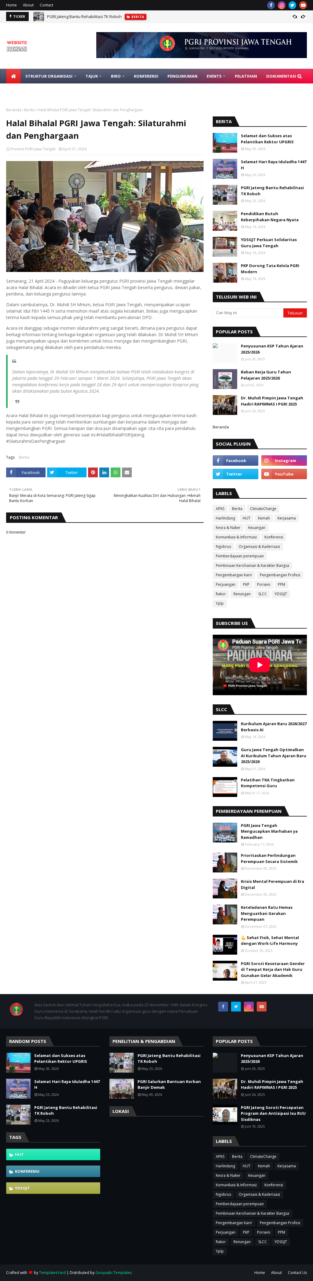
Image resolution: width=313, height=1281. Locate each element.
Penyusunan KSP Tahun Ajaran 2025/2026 (272, 349)
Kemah (264, 518)
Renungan (242, 593)
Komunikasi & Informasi (236, 537)
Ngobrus (223, 546)
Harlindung (225, 518)
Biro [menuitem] (116, 76)
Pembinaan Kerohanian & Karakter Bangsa (252, 565)
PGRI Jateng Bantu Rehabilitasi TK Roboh (84, 16)
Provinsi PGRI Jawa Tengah (33, 149)
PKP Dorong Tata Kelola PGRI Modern (270, 268)
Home (11, 5)
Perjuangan (225, 584)
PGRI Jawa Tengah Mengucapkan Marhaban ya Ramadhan (269, 831)
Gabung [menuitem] (19, 91)
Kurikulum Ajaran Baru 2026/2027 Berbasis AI (274, 726)
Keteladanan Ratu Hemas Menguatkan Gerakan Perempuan (267, 913)
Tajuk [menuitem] (92, 76)
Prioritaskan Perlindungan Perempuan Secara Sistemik (269, 858)
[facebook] (271, 5)
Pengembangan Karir (234, 575)
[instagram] (281, 5)
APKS (220, 508)
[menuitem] (13, 76)
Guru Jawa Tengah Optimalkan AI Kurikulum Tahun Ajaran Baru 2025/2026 (273, 755)
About (28, 5)
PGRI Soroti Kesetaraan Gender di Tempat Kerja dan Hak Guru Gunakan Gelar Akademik (273, 969)
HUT (246, 518)
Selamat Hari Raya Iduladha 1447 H (273, 165)
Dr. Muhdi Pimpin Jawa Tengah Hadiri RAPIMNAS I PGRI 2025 (272, 401)
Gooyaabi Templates (113, 1272)
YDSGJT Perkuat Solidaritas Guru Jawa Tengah (269, 242)
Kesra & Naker (228, 527)
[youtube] (303, 5)
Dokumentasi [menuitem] (281, 76)
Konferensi (273, 537)
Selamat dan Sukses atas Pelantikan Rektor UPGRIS (267, 139)
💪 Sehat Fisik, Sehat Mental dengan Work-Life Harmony (270, 940)
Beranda (13, 109)
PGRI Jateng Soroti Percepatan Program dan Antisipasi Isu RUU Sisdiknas (273, 1113)
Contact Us (297, 1272)
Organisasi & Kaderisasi (259, 546)
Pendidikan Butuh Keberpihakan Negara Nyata (270, 216)
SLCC (262, 593)
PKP (246, 584)
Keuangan (256, 527)
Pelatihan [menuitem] (246, 76)
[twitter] (292, 5)
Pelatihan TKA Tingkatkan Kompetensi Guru (268, 783)
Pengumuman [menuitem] (182, 76)
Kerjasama (287, 518)
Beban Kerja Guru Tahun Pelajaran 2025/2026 (266, 375)
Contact (46, 5)
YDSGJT (280, 593)
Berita (29, 109)
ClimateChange (263, 508)
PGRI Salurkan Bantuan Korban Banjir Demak (169, 1084)
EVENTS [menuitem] (214, 76)
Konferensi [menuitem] (146, 76)
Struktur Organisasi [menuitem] (48, 76)
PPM (281, 584)
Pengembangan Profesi (280, 575)
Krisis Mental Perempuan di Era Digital (272, 884)
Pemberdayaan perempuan (240, 556)
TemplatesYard (52, 1272)
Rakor (221, 593)
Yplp (220, 603)
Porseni (263, 584)
